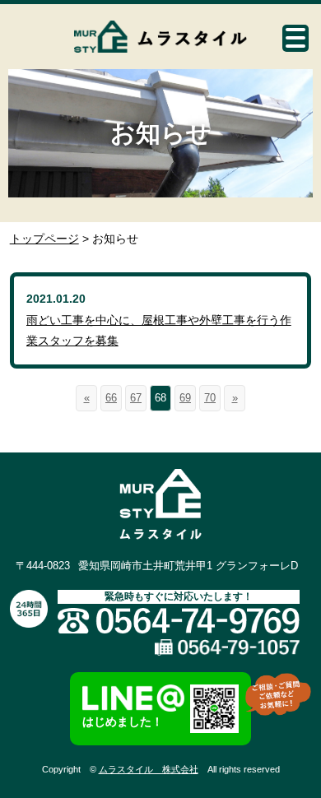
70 (210, 398)
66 (111, 398)
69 (185, 398)
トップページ (44, 238)
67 (136, 398)
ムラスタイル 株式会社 (148, 769)
